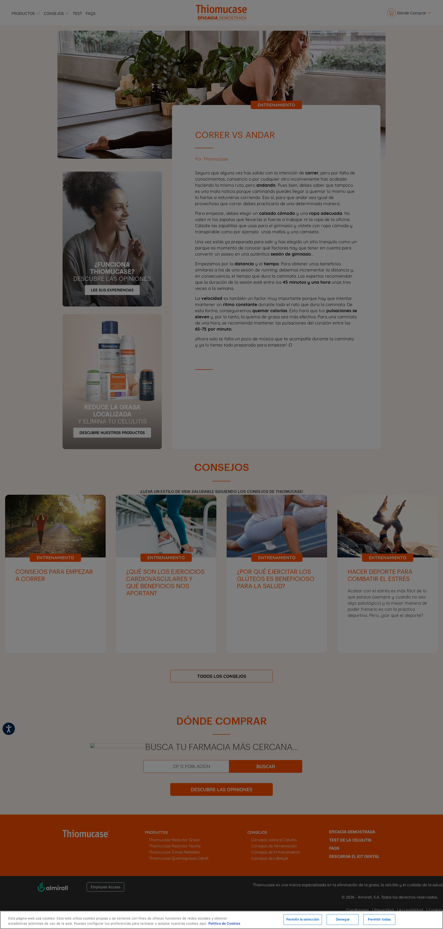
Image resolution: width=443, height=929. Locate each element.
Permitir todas (379, 919)
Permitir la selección (302, 919)
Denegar (343, 919)
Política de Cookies (224, 923)
